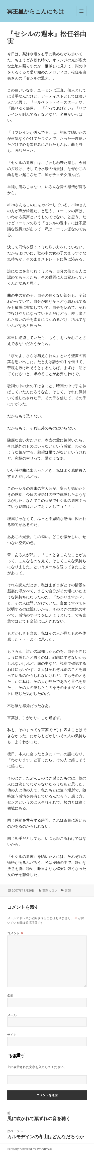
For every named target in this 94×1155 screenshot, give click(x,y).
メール (12, 1015)
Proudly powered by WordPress (29, 1149)
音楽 (68, 890)
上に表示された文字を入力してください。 (37, 1067)
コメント (15, 933)
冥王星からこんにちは (35, 11)
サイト (12, 1035)
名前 (10, 995)
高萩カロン (49, 890)
